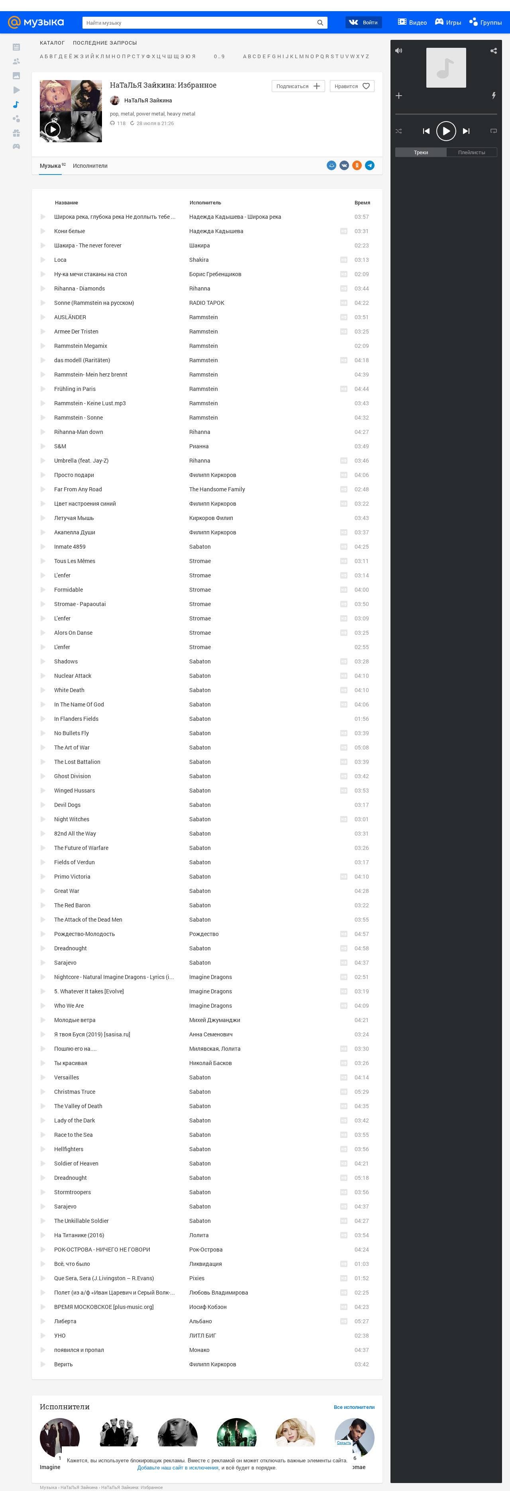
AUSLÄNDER (70, 317)
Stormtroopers (72, 1192)
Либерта (65, 1321)
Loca (60, 259)
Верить (63, 1364)
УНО (60, 1335)
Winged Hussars (74, 790)
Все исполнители (354, 1407)
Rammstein (203, 317)
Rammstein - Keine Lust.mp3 (90, 403)
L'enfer (62, 647)
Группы (490, 22)
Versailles (66, 1077)
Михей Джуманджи (214, 1020)
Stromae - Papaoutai (80, 604)
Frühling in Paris (75, 388)
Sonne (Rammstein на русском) (94, 302)
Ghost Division (72, 776)
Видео (417, 22)
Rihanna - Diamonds (79, 288)
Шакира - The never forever (88, 245)
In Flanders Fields (76, 718)
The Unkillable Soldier (81, 1220)
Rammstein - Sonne (78, 417)
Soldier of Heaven (76, 1163)
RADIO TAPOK (206, 302)
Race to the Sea (73, 1134)
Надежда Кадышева (216, 231)
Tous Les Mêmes (74, 561)
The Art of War (72, 747)
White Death (69, 690)
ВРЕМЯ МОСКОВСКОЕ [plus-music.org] (104, 1307)
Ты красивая (70, 1063)
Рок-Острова (206, 1249)
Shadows (66, 661)
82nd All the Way (75, 833)
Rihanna (199, 288)
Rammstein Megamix (80, 345)
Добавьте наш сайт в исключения (177, 1468)
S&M (60, 446)
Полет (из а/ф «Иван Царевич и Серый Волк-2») (116, 1292)
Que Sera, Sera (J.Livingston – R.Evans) (104, 1278)
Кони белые (69, 231)
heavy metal (181, 113)
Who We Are (69, 1005)
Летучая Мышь (74, 518)
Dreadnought (70, 948)
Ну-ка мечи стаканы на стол (90, 274)
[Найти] (320, 23)
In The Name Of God (79, 704)
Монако (199, 1350)
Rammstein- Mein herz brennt (91, 374)
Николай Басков (210, 1063)
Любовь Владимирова (218, 1292)
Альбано (200, 1321)
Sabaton (200, 546)
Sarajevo (65, 962)
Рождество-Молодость (84, 934)
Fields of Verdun (74, 862)
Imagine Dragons (210, 977)
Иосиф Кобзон (208, 1307)
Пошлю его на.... (75, 1048)
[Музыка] (16, 104)
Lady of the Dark (74, 1120)
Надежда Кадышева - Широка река (235, 216)
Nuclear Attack (72, 675)
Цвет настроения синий (85, 503)
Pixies (196, 1278)
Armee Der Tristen (76, 331)
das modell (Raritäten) (82, 360)
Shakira (199, 259)
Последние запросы (105, 43)
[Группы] (16, 119)
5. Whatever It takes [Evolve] (89, 991)
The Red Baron (72, 905)
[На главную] (38, 22)
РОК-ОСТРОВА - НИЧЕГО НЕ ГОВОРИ (102, 1249)
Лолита (199, 1235)
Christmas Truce (74, 1091)
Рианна (199, 446)
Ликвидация (205, 1263)
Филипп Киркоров (212, 475)
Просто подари (74, 475)
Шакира (199, 245)
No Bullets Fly (71, 733)
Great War (66, 891)
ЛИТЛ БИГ (202, 1335)
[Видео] (16, 90)
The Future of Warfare (81, 847)
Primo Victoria (72, 876)
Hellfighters (68, 1149)
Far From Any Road (78, 489)
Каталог (52, 43)
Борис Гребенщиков (215, 274)
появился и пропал (79, 1350)
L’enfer (62, 575)
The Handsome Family (217, 489)
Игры (453, 22)
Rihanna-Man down (78, 432)
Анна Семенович (211, 1034)
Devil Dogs (67, 804)
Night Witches (71, 819)
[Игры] (16, 147)
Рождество (204, 934)
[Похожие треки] (493, 95)
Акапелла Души (74, 532)
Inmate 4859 (70, 546)
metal (127, 113)
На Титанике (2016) (79, 1235)
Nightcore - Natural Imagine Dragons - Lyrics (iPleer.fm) (123, 977)
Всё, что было (72, 1263)
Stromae (200, 561)
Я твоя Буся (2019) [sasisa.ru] (92, 1034)
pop (114, 113)
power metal (150, 113)
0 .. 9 (219, 56)
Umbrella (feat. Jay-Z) (81, 460)
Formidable (68, 589)
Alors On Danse (73, 632)
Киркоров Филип (211, 518)
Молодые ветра (75, 1020)
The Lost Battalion (77, 761)
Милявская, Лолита (215, 1048)
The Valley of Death (78, 1106)
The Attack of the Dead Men (88, 919)
